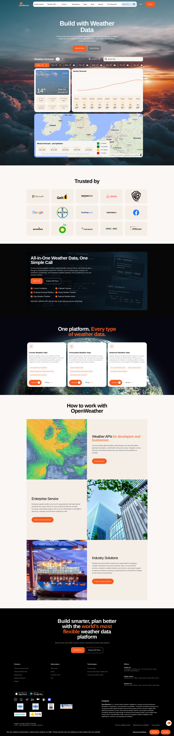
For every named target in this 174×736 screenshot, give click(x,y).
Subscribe (34, 382)
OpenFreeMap (111, 155)
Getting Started (39, 4)
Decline (154, 732)
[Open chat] (169, 723)
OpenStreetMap (134, 155)
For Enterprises (112, 4)
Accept (165, 732)
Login (140, 4)
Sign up (150, 4)
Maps (85, 4)
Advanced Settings (139, 732)
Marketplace (76, 4)
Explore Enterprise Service (42, 520)
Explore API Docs (52, 281)
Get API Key (79, 48)
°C (58, 59)
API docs (47, 382)
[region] (88, 135)
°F (62, 59)
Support (100, 4)
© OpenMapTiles (120, 155)
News (92, 4)
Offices (126, 664)
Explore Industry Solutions (103, 581)
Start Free (36, 281)
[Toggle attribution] (141, 155)
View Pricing (94, 48)
